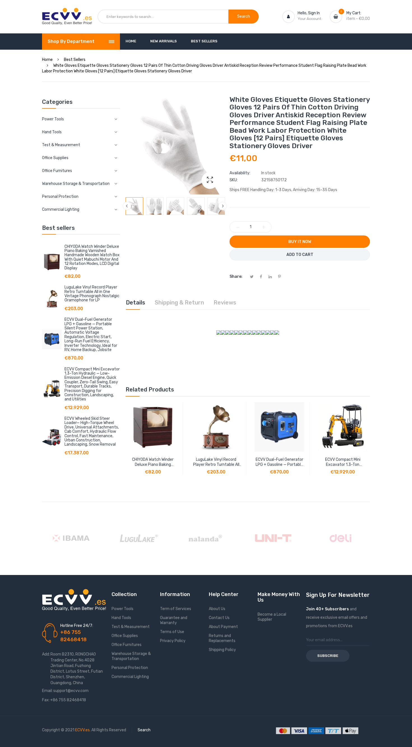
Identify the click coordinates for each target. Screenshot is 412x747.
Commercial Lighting (130, 676)
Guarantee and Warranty (173, 620)
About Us (217, 608)
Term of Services (175, 608)
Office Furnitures (127, 644)
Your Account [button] (309, 19)
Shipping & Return (179, 302)
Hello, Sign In (309, 13)
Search (144, 730)
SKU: (234, 180)
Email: (47, 690)
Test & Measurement (131, 626)
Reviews (225, 302)
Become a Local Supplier (272, 617)
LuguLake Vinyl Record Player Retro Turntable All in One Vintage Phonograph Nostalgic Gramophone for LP (91, 294)
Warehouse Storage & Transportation (131, 656)
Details (135, 302)
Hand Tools (121, 617)
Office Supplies (125, 635)
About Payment (223, 626)
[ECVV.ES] (67, 13)
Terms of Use (172, 631)
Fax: (46, 700)
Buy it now (299, 241)
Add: (46, 654)
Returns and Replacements (222, 638)
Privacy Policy (173, 640)
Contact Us (219, 617)
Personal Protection (130, 667)
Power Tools (122, 608)
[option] (134, 206)
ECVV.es (82, 730)
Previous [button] (127, 206)
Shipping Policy (222, 649)
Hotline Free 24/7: (76, 625)
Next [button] (222, 206)
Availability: (240, 173)
